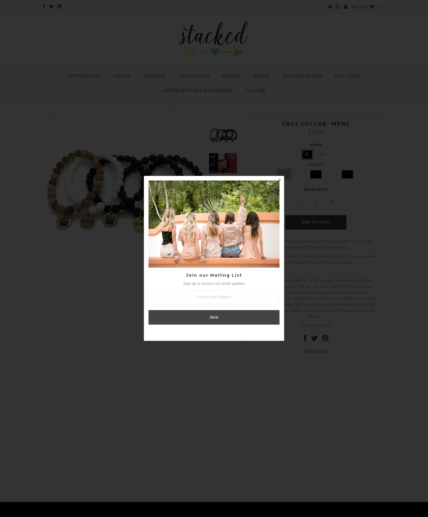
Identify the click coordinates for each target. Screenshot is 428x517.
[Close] (279, 180)
